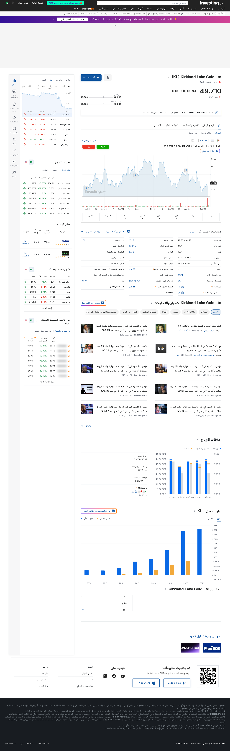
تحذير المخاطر (10, 743)
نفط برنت (66, 129)
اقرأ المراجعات (25, 242)
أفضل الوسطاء (63, 224)
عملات (68, 80)
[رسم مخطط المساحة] (212, 140)
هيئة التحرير (43, 686)
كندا (82, 609)
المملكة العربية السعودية (193, 14)
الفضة (68, 119)
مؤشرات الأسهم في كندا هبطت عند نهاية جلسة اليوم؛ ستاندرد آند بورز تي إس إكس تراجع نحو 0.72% (122, 368)
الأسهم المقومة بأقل (70, 14)
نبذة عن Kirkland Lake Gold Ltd (195, 589)
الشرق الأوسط (105, 14)
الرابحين (55, 170)
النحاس (67, 134)
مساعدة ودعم (42, 679)
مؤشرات (59, 80)
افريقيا (82, 14)
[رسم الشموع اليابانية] (218, 140)
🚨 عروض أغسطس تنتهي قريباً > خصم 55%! (65, 3)
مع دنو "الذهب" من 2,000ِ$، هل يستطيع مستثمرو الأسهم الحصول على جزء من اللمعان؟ (196, 348)
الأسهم (220, 13)
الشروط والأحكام (43, 743)
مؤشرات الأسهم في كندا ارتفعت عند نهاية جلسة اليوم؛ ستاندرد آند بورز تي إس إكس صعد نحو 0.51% (195, 388)
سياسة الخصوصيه (26, 743)
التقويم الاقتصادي (119, 8)
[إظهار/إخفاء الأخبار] (192, 140)
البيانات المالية (171, 125)
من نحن (45, 666)
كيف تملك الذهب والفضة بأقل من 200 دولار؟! (199, 325)
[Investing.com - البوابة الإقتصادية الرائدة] (212, 3)
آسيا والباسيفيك (92, 14)
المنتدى (157, 125)
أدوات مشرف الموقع (85, 686)
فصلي (210, 518)
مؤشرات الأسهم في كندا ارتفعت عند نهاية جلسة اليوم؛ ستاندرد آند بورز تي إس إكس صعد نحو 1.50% (195, 409)
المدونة (90, 666)
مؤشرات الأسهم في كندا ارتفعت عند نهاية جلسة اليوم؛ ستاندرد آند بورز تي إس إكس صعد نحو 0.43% (121, 328)
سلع (51, 80)
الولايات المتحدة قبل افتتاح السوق (159, 14)
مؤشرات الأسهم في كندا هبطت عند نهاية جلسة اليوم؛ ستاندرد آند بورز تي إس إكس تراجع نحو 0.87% (196, 368)
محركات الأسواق (62, 162)
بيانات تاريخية (206, 133)
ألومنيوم (67, 139)
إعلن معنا (44, 673)
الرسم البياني (208, 125)
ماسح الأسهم (103, 8)
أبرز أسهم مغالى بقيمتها (43, 331)
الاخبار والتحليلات (190, 125)
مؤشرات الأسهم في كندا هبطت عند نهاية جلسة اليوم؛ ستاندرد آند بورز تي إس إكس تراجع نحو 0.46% (122, 388)
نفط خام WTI (65, 124)
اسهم (44, 80)
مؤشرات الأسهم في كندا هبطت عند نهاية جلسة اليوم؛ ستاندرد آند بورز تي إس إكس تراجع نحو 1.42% (122, 348)
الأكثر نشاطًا (66, 170)
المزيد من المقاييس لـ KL (91, 231)
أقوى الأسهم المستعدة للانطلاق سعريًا (55, 321)
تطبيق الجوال (87, 673)
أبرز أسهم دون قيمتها (62, 331)
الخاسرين (44, 170)
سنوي (219, 518)
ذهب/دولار (66, 114)
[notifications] (13, 2)
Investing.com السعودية (204, 355)
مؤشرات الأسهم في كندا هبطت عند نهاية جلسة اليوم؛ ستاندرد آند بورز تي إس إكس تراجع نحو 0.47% (122, 409)
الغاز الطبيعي (65, 144)
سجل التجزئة (193, 133)
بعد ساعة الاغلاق (139, 14)
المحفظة (90, 679)
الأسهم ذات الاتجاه (61, 269)
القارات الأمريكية (125, 14)
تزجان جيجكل (209, 330)
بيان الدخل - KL (209, 510)
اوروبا (115, 14)
